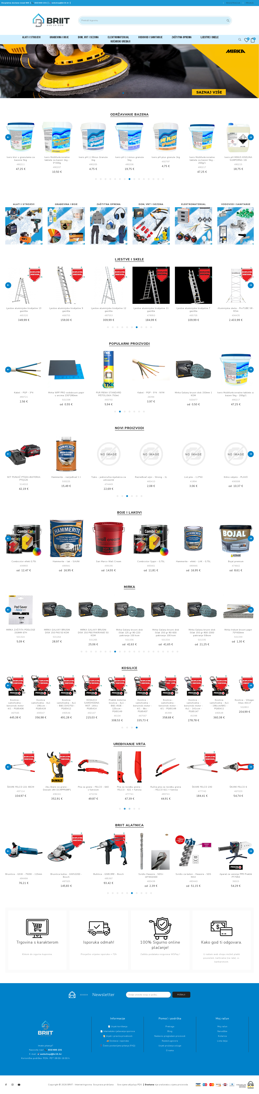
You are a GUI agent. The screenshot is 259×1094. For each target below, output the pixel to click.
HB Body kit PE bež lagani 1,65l (151, 477)
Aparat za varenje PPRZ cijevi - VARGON (236, 478)
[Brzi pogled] (12, 137)
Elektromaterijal (193, 204)
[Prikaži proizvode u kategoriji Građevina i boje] (66, 225)
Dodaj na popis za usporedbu (18, 137)
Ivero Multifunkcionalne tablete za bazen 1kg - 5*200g (20, 160)
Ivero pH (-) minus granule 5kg (93, 159)
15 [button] (163, 179)
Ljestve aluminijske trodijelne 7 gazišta (151, 310)
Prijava (250, 3)
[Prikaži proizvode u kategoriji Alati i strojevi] (23, 225)
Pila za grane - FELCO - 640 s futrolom (20, 788)
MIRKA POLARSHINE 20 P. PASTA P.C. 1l (238, 631)
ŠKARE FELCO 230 (129, 787)
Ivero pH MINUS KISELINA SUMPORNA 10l (202, 159)
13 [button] (153, 179)
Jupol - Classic (193, 561)
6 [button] (140, 93)
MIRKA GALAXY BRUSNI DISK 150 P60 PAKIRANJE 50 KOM (20, 632)
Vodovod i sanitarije (235, 204)
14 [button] (158, 179)
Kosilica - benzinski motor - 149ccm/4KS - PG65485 (15, 704)
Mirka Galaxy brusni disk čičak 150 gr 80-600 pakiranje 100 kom (93, 632)
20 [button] (173, 651)
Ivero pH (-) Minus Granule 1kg (57, 159)
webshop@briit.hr (59, 3)
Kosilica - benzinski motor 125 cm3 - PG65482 (40, 704)
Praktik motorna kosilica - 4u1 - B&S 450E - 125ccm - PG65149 (193, 706)
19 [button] (168, 651)
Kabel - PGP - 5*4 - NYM (23, 392)
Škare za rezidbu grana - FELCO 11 (202, 788)
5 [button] (136, 93)
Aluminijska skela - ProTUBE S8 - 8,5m (193, 310)
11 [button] (144, 179)
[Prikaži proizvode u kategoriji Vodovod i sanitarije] (236, 225)
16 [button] (153, 651)
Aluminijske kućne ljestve (236, 308)
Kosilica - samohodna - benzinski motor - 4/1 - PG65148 (244, 704)
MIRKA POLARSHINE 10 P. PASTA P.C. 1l (202, 631)
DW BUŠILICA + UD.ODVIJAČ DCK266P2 (193, 478)
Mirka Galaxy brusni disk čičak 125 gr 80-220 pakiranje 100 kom (57, 632)
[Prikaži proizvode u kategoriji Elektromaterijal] (193, 225)
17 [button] (158, 651)
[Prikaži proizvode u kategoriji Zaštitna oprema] (108, 225)
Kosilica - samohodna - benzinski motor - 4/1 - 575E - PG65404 (66, 706)
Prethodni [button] (8, 137)
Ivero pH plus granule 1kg (129, 157)
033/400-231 (40, 3)
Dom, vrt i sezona (151, 204)
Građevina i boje (66, 204)
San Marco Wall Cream (23, 561)
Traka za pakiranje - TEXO (151, 392)
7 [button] (125, 179)
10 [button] (139, 179)
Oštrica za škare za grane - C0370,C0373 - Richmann (238, 788)
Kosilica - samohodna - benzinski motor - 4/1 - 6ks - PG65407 (219, 706)
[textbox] (155, 20)
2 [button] (123, 93)
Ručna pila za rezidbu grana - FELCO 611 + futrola (93, 788)
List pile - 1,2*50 (24, 477)
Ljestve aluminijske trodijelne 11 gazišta (108, 310)
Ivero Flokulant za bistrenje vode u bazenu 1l (193, 394)
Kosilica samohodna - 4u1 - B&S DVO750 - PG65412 (142, 704)
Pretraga (227, 20)
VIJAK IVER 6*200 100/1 (108, 477)
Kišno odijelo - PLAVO (66, 477)
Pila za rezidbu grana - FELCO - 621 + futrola (57, 788)
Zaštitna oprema (109, 204)
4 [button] (131, 93)
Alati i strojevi (23, 204)
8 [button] (129, 179)
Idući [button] (251, 137)
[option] (129, 71)
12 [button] (149, 179)
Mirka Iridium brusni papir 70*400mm (166, 631)
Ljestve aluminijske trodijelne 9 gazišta (24, 310)
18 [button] (163, 651)
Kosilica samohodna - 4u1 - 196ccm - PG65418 (117, 704)
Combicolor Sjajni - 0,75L (66, 561)
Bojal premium (151, 561)
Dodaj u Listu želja (24, 137)
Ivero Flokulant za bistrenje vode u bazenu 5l (238, 159)
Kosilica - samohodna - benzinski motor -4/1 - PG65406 (91, 704)
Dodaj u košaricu (30, 137)
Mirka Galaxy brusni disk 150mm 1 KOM (66, 394)
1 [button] (119, 93)
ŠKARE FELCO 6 (165, 787)
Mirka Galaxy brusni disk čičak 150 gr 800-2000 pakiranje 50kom (129, 632)
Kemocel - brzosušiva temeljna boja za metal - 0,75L (236, 563)
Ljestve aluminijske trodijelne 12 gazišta (66, 310)
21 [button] (177, 651)
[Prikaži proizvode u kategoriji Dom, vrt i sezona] (151, 225)
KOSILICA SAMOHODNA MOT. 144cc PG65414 (168, 704)
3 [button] (127, 93)
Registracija (233, 3)
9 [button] (134, 179)
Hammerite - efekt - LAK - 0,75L (108, 561)
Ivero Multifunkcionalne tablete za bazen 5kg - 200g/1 (166, 160)
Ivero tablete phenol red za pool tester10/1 (235, 394)
